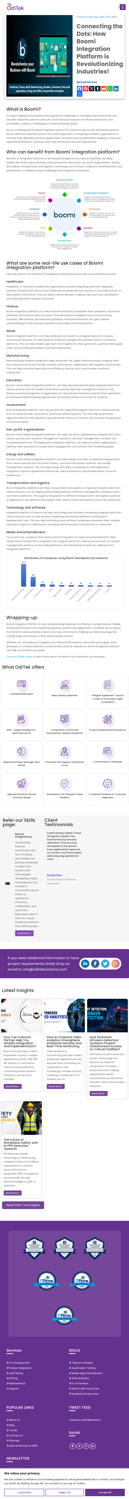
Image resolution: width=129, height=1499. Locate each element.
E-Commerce (79, 1383)
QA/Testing (16, 1373)
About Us (14, 1420)
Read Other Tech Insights (23, 1205)
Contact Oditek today (19, 656)
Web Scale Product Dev (85, 1388)
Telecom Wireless (82, 1362)
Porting (13, 1378)
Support (14, 1388)
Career (13, 1430)
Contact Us (16, 1435)
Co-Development (19, 1362)
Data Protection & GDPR (23, 1445)
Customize (24, 1492)
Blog (11, 1425)
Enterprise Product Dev (85, 1393)
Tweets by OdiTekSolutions (84, 1420)
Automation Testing (83, 1368)
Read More (24, 933)
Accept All (105, 1492)
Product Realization (20, 1368)
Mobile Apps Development (87, 1373)
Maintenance (17, 1383)
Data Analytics (80, 1378)
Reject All (64, 1492)
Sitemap (14, 1440)
